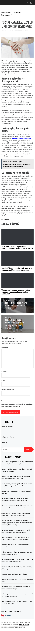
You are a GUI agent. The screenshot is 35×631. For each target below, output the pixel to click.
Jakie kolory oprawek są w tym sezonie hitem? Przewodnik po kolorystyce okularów (15, 546)
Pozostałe (6, 219)
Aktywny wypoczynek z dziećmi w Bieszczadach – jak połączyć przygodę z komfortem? (17, 560)
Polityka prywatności (7, 437)
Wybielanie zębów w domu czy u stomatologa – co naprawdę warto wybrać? (16, 553)
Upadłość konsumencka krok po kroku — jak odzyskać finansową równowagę (17, 269)
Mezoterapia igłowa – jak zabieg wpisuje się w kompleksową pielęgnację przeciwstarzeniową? (15, 538)
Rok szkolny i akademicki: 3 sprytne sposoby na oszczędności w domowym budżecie (15, 477)
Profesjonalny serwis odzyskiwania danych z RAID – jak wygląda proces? (17, 602)
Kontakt (3, 432)
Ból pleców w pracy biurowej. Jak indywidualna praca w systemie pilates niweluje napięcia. (17, 463)
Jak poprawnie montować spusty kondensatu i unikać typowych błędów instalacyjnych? (15, 514)
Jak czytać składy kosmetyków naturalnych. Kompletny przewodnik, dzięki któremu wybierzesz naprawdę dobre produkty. (16, 523)
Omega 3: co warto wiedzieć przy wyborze (14, 574)
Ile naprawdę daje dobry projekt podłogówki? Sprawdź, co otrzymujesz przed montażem (14, 499)
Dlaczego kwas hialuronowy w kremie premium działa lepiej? (17, 580)
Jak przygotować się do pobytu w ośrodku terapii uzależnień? (16, 492)
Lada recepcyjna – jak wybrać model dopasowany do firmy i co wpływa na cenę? (17, 595)
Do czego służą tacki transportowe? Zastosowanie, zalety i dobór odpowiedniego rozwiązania (16, 485)
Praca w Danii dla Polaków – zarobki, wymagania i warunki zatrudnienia (16, 470)
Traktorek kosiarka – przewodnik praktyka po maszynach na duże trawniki (17, 247)
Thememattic (19, 627)
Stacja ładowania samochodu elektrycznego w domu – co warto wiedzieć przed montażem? (17, 507)
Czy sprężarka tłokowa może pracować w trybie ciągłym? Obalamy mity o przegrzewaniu (15, 531)
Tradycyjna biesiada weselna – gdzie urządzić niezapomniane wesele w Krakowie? (15, 292)
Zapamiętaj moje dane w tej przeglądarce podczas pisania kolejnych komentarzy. (16, 405)
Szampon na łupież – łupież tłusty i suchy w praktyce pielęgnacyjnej (17, 568)
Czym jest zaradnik (7, 426)
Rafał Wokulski (23, 31)
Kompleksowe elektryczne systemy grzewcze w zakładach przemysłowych (15, 588)
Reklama (4, 442)
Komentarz (5, 347)
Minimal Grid (24, 625)
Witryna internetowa (7, 389)
